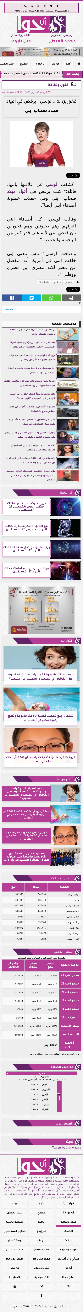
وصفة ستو (15, 1240)
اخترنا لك (66, 641)
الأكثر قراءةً (65, 779)
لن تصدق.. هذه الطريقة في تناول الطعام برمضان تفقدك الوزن (33, 332)
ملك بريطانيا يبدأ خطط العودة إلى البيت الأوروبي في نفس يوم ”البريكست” (33, 396)
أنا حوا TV (39, 64)
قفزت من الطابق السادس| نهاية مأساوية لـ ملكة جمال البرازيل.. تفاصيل (31, 422)
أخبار (68, 64)
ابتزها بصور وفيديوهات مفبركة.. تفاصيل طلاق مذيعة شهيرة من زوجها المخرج (30, 383)
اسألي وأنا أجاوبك (68, 1259)
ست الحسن (14, 1213)
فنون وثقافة (58, 85)
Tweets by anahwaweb (66, 1148)
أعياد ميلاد (17, 191)
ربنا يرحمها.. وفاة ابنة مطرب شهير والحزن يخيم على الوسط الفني (32, 370)
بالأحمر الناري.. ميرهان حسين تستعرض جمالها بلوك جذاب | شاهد (33, 448)
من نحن (14, 1268)
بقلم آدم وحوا (14, 1259)
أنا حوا (56, 282)
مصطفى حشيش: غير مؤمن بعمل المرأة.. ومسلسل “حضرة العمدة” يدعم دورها (32, 345)
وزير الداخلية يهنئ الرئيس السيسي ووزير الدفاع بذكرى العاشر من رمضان (32, 357)
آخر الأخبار (66, 493)
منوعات (41, 1240)
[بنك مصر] (41, 52)
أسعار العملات (62, 879)
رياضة (41, 1222)
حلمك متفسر (14, 1250)
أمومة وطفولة (68, 1250)
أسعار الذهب (63, 952)
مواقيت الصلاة (62, 1067)
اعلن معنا (68, 1277)
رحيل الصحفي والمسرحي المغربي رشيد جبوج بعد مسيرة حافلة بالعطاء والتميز (30, 435)
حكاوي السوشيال (14, 1231)
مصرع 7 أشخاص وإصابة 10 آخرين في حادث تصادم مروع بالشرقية (32, 409)
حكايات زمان (41, 1268)
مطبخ (24, 64)
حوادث (55, 64)
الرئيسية (68, 1204)
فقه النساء (41, 1250)
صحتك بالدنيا (14, 1222)
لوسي (51, 184)
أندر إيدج (42, 1231)
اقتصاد (68, 1231)
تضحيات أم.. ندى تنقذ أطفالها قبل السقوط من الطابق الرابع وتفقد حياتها (31, 460)
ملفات (68, 1240)
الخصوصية (41, 1277)
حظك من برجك (41, 1259)
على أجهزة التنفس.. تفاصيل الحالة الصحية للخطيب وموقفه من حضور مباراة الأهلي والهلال (31, 475)
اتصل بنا (14, 1277)
